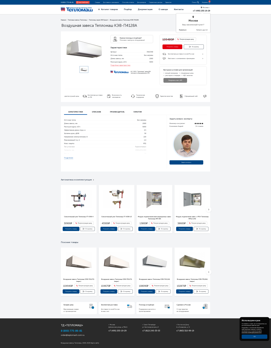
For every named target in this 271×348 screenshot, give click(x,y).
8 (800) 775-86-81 (67, 2)
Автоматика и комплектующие (76, 179)
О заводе (163, 9)
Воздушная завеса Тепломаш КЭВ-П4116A (154, 279)
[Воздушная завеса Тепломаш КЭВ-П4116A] (154, 262)
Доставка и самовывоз (111, 2)
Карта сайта (95, 343)
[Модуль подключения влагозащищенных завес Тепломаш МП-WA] (154, 199)
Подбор (128, 9)
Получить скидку (172, 47)
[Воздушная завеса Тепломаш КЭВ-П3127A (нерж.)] (116, 262)
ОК (254, 337)
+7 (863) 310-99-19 (185, 330)
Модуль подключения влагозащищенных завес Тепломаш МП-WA (154, 218)
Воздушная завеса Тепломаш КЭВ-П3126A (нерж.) (192, 280)
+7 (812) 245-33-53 (151, 330)
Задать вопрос (186, 162)
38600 (181, 223)
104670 (105, 285)
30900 (68, 223)
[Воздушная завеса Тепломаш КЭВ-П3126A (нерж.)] (192, 262)
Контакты (179, 9)
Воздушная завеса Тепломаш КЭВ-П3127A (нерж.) (116, 280)
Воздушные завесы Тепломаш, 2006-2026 (75, 343)
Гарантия (168, 2)
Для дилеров (141, 2)
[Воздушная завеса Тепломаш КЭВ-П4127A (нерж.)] (78, 262)
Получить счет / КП (175, 80)
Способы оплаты (128, 2)
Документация (145, 9)
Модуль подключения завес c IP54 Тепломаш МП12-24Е (192, 218)
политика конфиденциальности (251, 332)
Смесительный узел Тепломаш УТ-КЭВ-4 (78, 217)
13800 (144, 223)
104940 (68, 285)
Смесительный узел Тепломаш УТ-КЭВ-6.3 (116, 217)
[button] (208, 209)
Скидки (97, 2)
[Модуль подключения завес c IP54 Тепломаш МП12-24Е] (192, 199)
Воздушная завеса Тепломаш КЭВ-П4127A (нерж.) (78, 280)
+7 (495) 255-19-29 (201, 11)
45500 (106, 223)
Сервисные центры (155, 2)
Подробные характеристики (120, 65)
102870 (181, 285)
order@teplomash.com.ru (72, 335)
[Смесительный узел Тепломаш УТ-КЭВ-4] (78, 199)
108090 (143, 285)
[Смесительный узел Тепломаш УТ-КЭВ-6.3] (116, 199)
